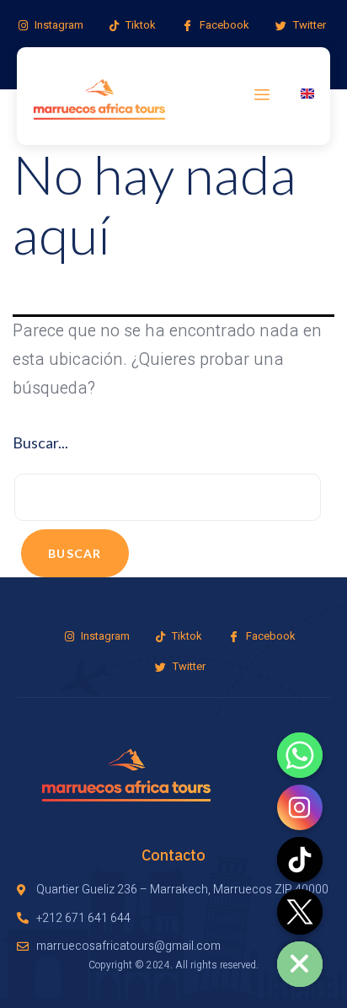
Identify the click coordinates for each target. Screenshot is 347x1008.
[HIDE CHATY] (300, 964)
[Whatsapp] (300, 755)
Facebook (223, 25)
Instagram (57, 25)
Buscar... (40, 442)
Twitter (308, 25)
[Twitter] (300, 912)
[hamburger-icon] (263, 96)
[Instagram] (300, 807)
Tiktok (139, 25)
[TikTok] (300, 859)
